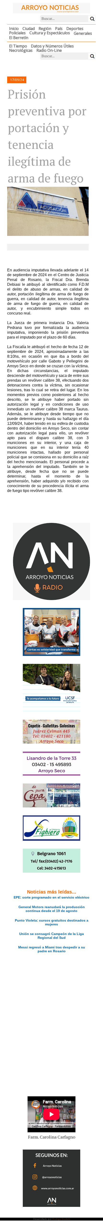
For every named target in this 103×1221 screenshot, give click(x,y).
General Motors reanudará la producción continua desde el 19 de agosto (51, 909)
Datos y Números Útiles (52, 46)
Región (45, 28)
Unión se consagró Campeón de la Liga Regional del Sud (51, 936)
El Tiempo (18, 46)
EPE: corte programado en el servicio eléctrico (51, 897)
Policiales (17, 32)
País (59, 28)
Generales (83, 33)
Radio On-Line (49, 50)
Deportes (74, 28)
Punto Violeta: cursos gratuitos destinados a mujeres (51, 922)
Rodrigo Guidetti (61, 1219)
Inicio (14, 28)
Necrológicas (21, 50)
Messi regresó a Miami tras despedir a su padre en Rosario (51, 949)
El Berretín (18, 37)
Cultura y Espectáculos (49, 32)
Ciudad (29, 28)
